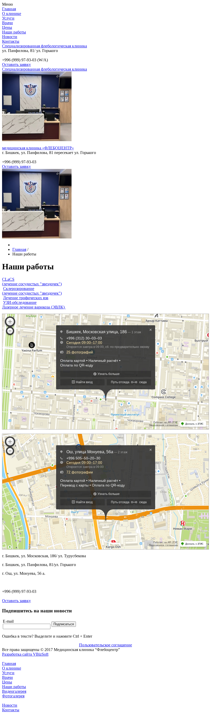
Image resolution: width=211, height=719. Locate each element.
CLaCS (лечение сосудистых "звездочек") (32, 281)
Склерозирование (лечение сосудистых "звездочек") (32, 290)
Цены (7, 27)
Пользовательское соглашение (105, 645)
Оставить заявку (16, 64)
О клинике (11, 13)
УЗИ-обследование (20, 302)
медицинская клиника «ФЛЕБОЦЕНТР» (38, 148)
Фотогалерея (13, 696)
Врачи (7, 23)
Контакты (10, 41)
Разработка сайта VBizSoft (25, 654)
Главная (9, 9)
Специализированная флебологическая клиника (44, 46)
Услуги (8, 18)
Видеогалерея (14, 691)
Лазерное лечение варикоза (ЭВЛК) (34, 307)
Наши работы (14, 32)
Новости (9, 37)
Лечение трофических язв (25, 298)
